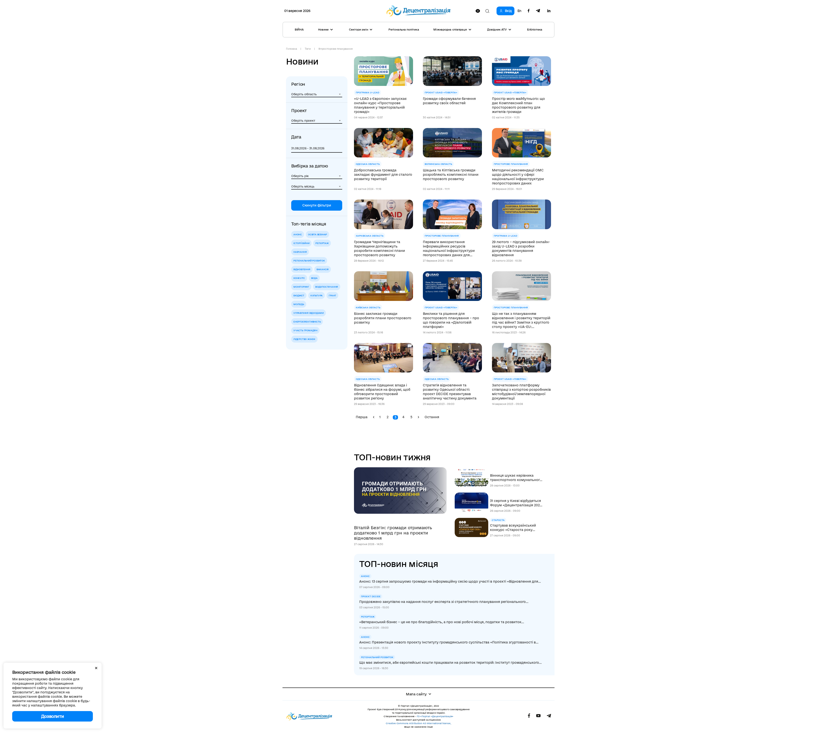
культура (316, 295)
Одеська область (368, 164)
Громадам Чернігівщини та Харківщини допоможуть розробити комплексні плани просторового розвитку (379, 248)
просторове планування (511, 164)
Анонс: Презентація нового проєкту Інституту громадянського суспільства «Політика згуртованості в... (448, 642)
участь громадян (305, 330)
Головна (291, 48)
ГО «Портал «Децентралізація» (435, 716)
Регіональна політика (403, 29)
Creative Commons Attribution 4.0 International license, (418, 723)
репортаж (321, 243)
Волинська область (438, 164)
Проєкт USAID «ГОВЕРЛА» (441, 92)
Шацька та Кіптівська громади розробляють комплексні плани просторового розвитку (450, 174)
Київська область (368, 307)
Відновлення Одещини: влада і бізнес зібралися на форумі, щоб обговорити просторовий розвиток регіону (382, 391)
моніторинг (301, 286)
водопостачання (326, 286)
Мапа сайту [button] (416, 694)
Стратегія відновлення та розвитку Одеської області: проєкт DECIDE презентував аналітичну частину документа (449, 391)
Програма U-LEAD (367, 92)
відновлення (301, 269)
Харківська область (369, 235)
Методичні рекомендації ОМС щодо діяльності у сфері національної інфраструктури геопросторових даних (518, 176)
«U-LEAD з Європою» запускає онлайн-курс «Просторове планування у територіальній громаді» (380, 105)
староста (498, 520)
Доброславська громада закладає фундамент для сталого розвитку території (383, 174)
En (519, 11)
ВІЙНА (299, 29)
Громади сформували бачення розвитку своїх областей (449, 101)
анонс (297, 234)
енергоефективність (307, 321)
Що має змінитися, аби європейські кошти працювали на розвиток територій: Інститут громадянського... (450, 662)
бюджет (298, 295)
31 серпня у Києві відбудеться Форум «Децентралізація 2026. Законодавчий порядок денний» (516, 503)
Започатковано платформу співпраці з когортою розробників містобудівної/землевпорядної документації (521, 391)
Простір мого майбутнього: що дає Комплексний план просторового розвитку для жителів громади (518, 105)
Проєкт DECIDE (371, 596)
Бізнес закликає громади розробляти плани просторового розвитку (382, 318)
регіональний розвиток (309, 260)
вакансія (322, 269)
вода (314, 278)
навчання (300, 252)
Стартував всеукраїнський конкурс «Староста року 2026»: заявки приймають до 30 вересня (514, 528)
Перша (361, 417)
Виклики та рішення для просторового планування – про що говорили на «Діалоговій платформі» (451, 320)
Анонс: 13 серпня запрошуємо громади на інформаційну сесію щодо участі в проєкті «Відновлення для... (450, 581)
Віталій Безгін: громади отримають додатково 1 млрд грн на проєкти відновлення (393, 533)
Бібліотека (534, 29)
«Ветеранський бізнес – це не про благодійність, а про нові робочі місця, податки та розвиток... (441, 622)
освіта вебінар (317, 234)
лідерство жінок (304, 339)
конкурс (299, 278)
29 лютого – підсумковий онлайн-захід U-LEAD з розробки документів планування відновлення (521, 248)
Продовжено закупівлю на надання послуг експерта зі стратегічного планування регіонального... (443, 602)
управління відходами (308, 313)
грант (332, 295)
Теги (308, 48)
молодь (298, 304)
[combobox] (316, 94)
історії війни (301, 243)
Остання (432, 417)
